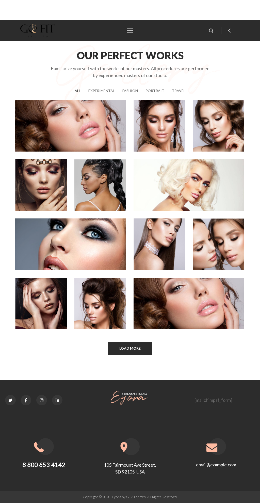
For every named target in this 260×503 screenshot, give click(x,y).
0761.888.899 (79, 10)
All (78, 90)
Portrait (154, 90)
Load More (130, 348)
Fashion (130, 90)
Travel (178, 90)
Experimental (101, 90)
